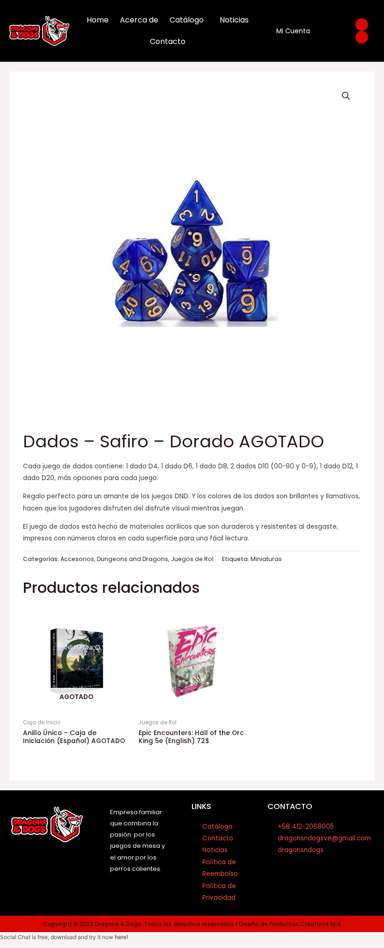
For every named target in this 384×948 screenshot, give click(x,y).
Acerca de (139, 20)
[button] (346, 96)
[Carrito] (328, 31)
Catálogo (187, 20)
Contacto (167, 41)
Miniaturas (266, 559)
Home (98, 20)
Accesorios (77, 559)
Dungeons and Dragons (132, 559)
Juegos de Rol (192, 559)
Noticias (234, 20)
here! (121, 937)
